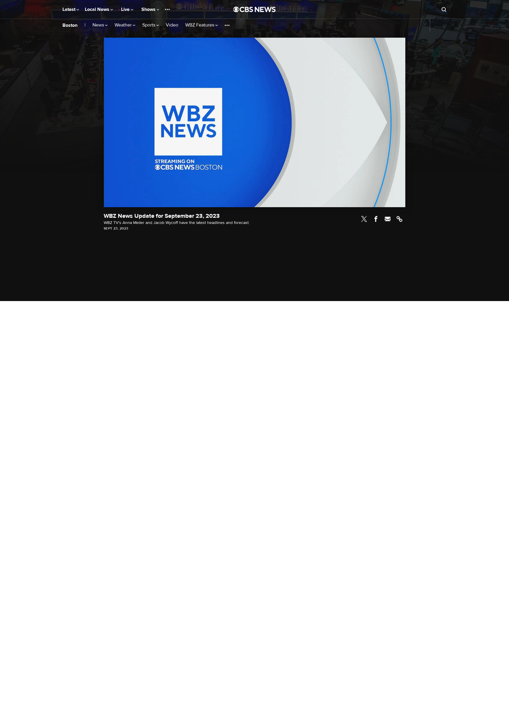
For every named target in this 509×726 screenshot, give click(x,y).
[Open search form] (444, 9)
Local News (97, 9)
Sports (149, 25)
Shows (149, 9)
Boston (69, 25)
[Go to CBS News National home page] (254, 9)
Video (172, 25)
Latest (69, 9)
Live (126, 9)
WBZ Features (200, 25)
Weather (124, 25)
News (98, 25)
